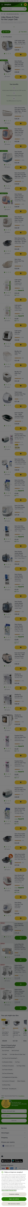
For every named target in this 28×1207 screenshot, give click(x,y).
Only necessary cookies (14, 1204)
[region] (14, 1188)
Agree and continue (14, 1199)
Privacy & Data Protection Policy (9, 1190)
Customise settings (14, 1194)
